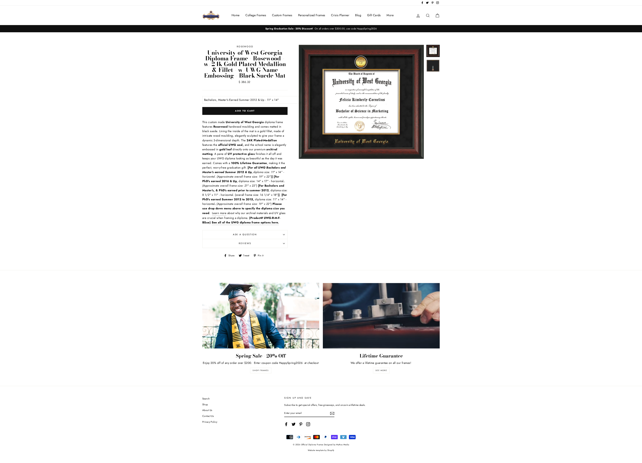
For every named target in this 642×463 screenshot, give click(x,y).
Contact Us (208, 416)
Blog (358, 15)
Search (206, 398)
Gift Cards (374, 15)
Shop (205, 404)
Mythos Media (342, 444)
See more (381, 370)
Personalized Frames (311, 15)
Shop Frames (261, 370)
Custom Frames (282, 15)
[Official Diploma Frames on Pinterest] (301, 424)
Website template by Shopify (321, 450)
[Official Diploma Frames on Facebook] (286, 424)
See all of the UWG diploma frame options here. (245, 222)
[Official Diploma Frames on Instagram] (308, 424)
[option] (385, 29)
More (390, 15)
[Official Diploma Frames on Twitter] (294, 424)
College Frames (255, 15)
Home (236, 15)
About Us (207, 410)
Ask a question (245, 234)
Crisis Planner (340, 15)
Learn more (219, 213)
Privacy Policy (209, 422)
